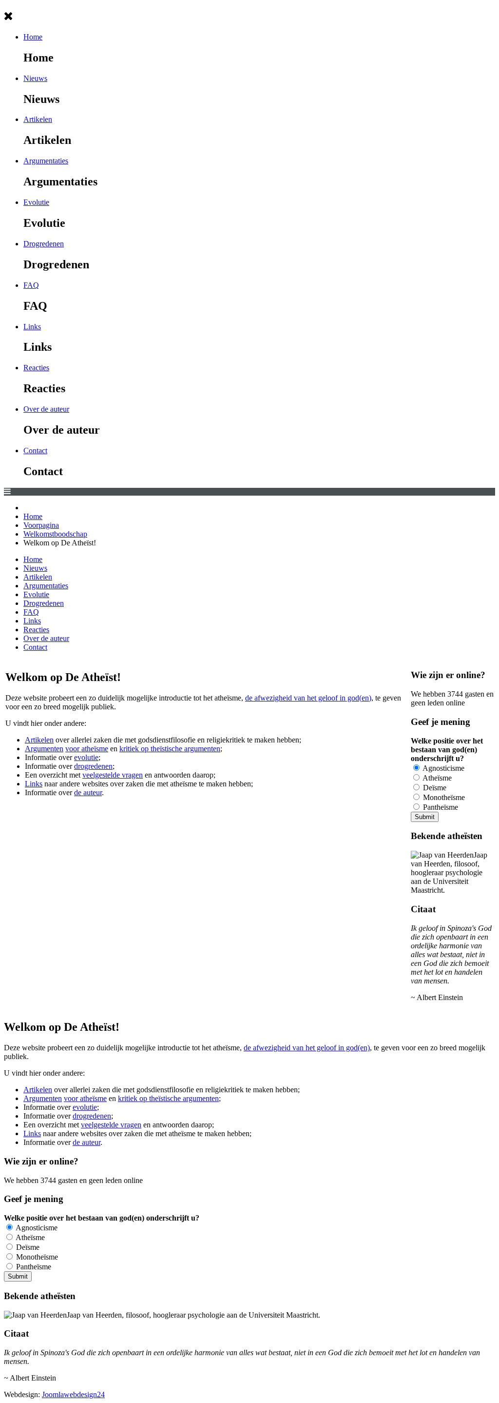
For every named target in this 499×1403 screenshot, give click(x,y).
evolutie (86, 757)
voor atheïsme (86, 748)
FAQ (31, 285)
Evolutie (36, 202)
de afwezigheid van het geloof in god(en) (308, 698)
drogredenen (93, 766)
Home (32, 37)
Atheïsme (436, 778)
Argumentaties (45, 161)
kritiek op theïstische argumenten (169, 748)
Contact (35, 450)
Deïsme (433, 787)
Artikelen (37, 119)
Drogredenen (43, 244)
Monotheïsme (443, 797)
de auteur (88, 792)
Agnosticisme (442, 768)
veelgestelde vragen (112, 775)
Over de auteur (46, 409)
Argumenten (44, 748)
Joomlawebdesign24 (73, 1394)
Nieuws (35, 78)
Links (32, 326)
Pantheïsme (439, 807)
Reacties (36, 367)
